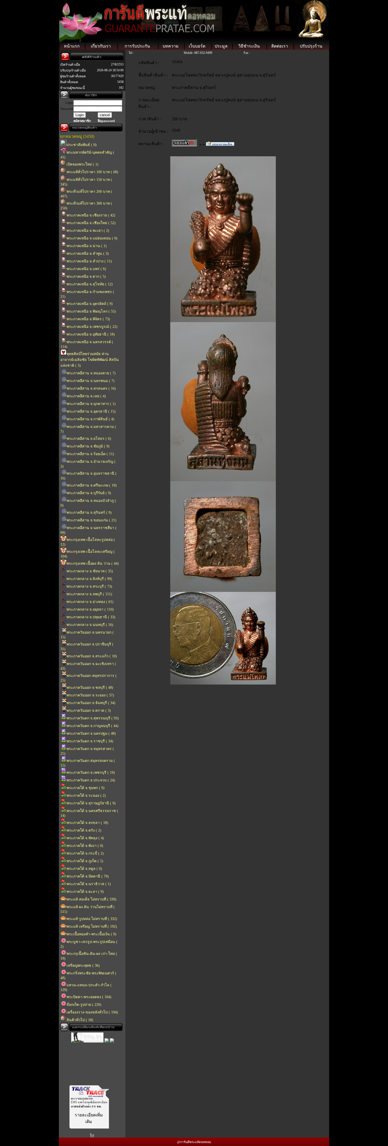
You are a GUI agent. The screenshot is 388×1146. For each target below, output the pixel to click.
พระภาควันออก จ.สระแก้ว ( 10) (92, 656)
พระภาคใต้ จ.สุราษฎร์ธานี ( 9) (91, 803)
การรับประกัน (137, 46)
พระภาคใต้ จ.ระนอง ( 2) (86, 796)
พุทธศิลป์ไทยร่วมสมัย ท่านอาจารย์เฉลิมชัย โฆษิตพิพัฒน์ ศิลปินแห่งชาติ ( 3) (89, 359)
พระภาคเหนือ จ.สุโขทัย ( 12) (90, 284)
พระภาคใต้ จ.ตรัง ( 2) (84, 830)
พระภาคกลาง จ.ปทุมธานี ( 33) (91, 617)
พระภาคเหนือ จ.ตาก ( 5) (86, 277)
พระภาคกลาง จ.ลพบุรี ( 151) (89, 594)
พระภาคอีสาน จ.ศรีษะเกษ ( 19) (92, 485)
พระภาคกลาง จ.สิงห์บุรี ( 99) (89, 579)
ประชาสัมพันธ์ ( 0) (82, 145)
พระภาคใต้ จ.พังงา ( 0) (85, 846)
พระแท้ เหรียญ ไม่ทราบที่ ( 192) (92, 926)
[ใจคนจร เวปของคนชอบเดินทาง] (87, 1034)
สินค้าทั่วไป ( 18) (80, 1020)
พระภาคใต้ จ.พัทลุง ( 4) (85, 838)
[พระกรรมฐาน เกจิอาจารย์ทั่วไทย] (107, 1034)
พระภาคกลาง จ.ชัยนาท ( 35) (90, 571)
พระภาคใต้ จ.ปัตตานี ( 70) (88, 876)
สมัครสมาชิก (82, 121)
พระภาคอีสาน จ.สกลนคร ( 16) (91, 388)
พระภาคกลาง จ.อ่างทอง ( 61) (90, 602)
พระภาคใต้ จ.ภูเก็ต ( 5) (85, 861)
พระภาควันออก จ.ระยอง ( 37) (90, 695)
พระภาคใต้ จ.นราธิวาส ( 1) (89, 884)
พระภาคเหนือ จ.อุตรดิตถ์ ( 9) (90, 304)
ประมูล (221, 46)
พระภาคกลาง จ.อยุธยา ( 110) (90, 609)
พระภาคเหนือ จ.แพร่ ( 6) (86, 269)
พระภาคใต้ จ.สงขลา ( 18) (87, 823)
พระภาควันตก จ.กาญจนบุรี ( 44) (93, 726)
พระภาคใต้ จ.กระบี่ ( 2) (85, 853)
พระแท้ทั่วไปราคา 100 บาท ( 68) (92, 172)
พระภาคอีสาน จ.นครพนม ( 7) (91, 381)
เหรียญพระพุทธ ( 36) (83, 966)
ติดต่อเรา (279, 46)
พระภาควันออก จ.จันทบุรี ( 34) (91, 703)
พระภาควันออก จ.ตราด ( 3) (89, 711)
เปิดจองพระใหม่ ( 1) (82, 164)
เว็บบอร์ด (197, 46)
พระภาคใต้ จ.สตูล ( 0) (84, 869)
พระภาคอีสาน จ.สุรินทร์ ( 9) (89, 513)
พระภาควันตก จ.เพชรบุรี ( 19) (91, 773)
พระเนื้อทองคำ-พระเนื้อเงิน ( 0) (91, 934)
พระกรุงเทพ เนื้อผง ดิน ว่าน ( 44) (93, 563)
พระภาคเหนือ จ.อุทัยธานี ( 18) (91, 334)
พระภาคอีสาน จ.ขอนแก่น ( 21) (91, 520)
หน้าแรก (72, 46)
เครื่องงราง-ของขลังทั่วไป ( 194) (92, 1012)
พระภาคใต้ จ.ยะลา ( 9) (85, 892)
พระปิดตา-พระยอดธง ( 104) (89, 997)
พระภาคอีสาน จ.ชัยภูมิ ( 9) (88, 446)
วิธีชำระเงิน (249, 46)
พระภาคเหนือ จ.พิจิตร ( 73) (88, 319)
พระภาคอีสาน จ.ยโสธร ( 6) (89, 439)
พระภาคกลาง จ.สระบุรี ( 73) (89, 586)
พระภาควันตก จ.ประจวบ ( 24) (91, 780)
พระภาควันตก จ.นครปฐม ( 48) (91, 733)
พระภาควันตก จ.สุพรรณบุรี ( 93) (93, 718)
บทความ (171, 46)
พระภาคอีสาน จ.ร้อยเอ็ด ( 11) (90, 454)
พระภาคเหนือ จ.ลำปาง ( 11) (89, 261)
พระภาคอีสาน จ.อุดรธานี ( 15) (91, 411)
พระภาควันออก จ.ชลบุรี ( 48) (90, 688)
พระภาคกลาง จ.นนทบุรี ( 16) (90, 625)
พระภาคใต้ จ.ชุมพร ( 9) (86, 788)
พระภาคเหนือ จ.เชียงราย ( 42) (91, 215)
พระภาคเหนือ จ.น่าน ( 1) (87, 246)
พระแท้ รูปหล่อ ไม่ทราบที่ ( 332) (92, 919)
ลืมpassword (106, 121)
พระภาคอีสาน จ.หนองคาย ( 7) (91, 373)
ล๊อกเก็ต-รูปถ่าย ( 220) (84, 1005)
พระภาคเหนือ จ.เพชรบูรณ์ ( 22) (92, 327)
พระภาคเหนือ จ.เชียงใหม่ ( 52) (91, 223)
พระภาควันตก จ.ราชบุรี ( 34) (90, 741)
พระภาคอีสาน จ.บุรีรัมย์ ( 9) (89, 493)
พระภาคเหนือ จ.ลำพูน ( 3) (88, 254)
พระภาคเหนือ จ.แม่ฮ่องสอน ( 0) (92, 238)
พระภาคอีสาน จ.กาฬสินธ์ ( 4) (90, 419)
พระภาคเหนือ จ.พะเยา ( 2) (88, 231)
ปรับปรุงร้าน (311, 46)
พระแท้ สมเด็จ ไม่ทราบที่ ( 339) (91, 899)
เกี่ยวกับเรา (101, 46)
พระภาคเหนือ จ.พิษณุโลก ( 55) (91, 311)
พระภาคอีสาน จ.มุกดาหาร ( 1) (91, 404)
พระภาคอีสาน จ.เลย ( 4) (86, 396)
